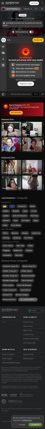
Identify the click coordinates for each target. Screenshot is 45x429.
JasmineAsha (7, 198)
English (33, 310)
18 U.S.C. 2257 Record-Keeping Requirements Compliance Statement (21, 410)
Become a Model (8, 354)
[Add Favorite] (3, 40)
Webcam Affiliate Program (11, 363)
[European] (12, 206)
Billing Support (28, 358)
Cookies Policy (28, 334)
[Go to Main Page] (14, 3)
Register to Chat (26, 84)
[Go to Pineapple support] (3, 401)
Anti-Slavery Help (29, 343)
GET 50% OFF (16, 112)
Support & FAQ (28, 354)
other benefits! (30, 80)
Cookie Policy (27, 420)
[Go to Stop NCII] (15, 401)
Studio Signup (7, 358)
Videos (28, 9)
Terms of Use (28, 326)
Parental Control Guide (31, 339)
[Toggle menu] (2, 3)
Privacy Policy (28, 322)
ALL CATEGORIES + (28, 299)
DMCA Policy (27, 330)
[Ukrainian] (4, 206)
